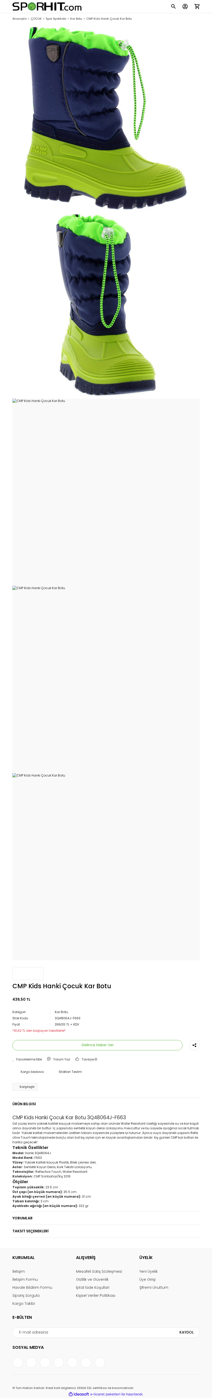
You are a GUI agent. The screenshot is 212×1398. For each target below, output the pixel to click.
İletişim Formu (25, 1279)
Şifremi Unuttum (153, 1287)
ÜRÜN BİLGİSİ (24, 1104)
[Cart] (197, 6)
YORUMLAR (22, 1218)
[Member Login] (185, 6)
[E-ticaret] (105, 1394)
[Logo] (46, 6)
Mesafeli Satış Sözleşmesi (99, 1271)
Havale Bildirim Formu (32, 1287)
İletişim (18, 1271)
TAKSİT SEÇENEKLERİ (30, 1231)
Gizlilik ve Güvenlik (92, 1279)
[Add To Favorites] (27, 1059)
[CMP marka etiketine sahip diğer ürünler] (27, 973)
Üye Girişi (147, 1279)
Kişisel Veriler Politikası (95, 1295)
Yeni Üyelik (148, 1271)
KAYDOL (186, 1332)
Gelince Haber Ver (97, 1045)
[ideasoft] (79, 1394)
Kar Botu (61, 1012)
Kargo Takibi (23, 1303)
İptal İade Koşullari (92, 1287)
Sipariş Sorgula (26, 1295)
